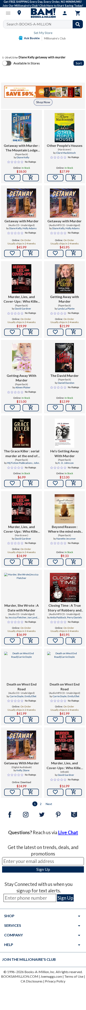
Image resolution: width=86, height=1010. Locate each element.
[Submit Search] (78, 24)
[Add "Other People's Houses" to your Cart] (74, 177)
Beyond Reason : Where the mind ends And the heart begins (64, 529)
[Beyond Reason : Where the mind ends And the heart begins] (64, 508)
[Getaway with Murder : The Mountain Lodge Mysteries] (21, 127)
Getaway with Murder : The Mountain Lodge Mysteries (21, 148)
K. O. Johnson (66, 462)
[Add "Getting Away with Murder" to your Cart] (74, 332)
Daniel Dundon (66, 382)
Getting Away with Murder (64, 299)
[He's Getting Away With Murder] (64, 433)
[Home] (43, 13)
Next (49, 804)
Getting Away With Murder (21, 378)
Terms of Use (73, 976)
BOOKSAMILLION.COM (19, 976)
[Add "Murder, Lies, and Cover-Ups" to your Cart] (31, 332)
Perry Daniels (74, 617)
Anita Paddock (58, 617)
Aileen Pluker (22, 387)
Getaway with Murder (21, 221)
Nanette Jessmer (66, 538)
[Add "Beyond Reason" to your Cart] (74, 562)
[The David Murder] (64, 357)
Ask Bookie (32, 38)
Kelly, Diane (22, 770)
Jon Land (32, 617)
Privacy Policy (55, 981)
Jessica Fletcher (17, 617)
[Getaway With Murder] (21, 745)
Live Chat (68, 832)
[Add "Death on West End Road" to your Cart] (31, 719)
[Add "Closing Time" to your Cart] (74, 640)
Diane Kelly (23, 157)
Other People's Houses (64, 145)
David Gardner (23, 308)
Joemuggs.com (51, 976)
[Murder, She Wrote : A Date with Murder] (21, 587)
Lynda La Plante (66, 308)
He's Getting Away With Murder (64, 453)
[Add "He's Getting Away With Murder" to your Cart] (74, 483)
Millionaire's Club (55, 38)
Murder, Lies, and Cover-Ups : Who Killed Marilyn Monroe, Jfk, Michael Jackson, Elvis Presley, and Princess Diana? (22, 299)
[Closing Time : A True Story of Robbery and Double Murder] (64, 587)
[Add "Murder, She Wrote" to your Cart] (31, 640)
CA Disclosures (32, 981)
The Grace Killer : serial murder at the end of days (21, 453)
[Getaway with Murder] (21, 203)
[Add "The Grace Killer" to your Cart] (31, 483)
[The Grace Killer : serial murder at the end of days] (21, 433)
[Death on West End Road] (21, 666)
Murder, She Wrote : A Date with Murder (21, 607)
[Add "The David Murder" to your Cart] (74, 407)
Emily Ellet (30, 696)
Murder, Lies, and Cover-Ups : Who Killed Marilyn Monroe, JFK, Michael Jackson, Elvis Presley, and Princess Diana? (65, 765)
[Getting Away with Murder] (64, 278)
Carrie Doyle (17, 696)
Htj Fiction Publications (20, 462)
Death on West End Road (22, 686)
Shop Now (43, 102)
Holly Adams (30, 228)
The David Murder (64, 375)
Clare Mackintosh (66, 152)
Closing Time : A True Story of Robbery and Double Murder (64, 608)
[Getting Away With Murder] (21, 357)
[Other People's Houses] (64, 127)
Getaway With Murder (21, 763)
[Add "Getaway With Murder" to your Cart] (31, 792)
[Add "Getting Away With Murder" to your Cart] (31, 407)
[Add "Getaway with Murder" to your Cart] (31, 177)
